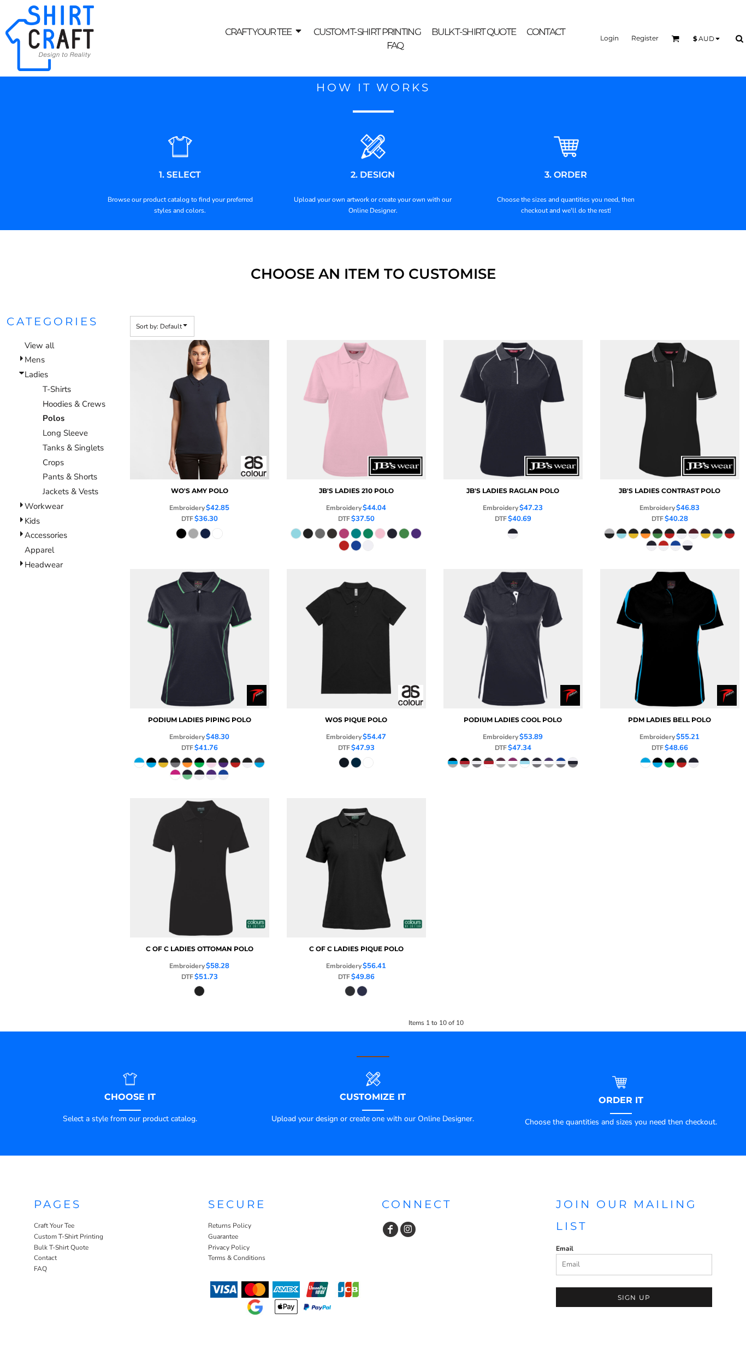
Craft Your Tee (54, 1225)
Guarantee (223, 1236)
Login (609, 38)
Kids (32, 520)
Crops (53, 462)
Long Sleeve (65, 432)
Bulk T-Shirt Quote (61, 1247)
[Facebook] (390, 1229)
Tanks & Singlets (73, 447)
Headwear (44, 564)
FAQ (40, 1268)
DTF (187, 518)
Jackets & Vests (70, 491)
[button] (264, 31)
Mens (35, 359)
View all (39, 345)
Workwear (44, 506)
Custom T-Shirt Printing (68, 1236)
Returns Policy (229, 1225)
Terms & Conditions (236, 1257)
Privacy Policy (229, 1247)
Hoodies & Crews (74, 403)
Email (564, 1248)
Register (645, 38)
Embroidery (187, 507)
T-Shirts (57, 389)
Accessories (46, 535)
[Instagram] (408, 1229)
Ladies (36, 374)
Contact (45, 1257)
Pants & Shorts (70, 476)
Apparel (39, 549)
